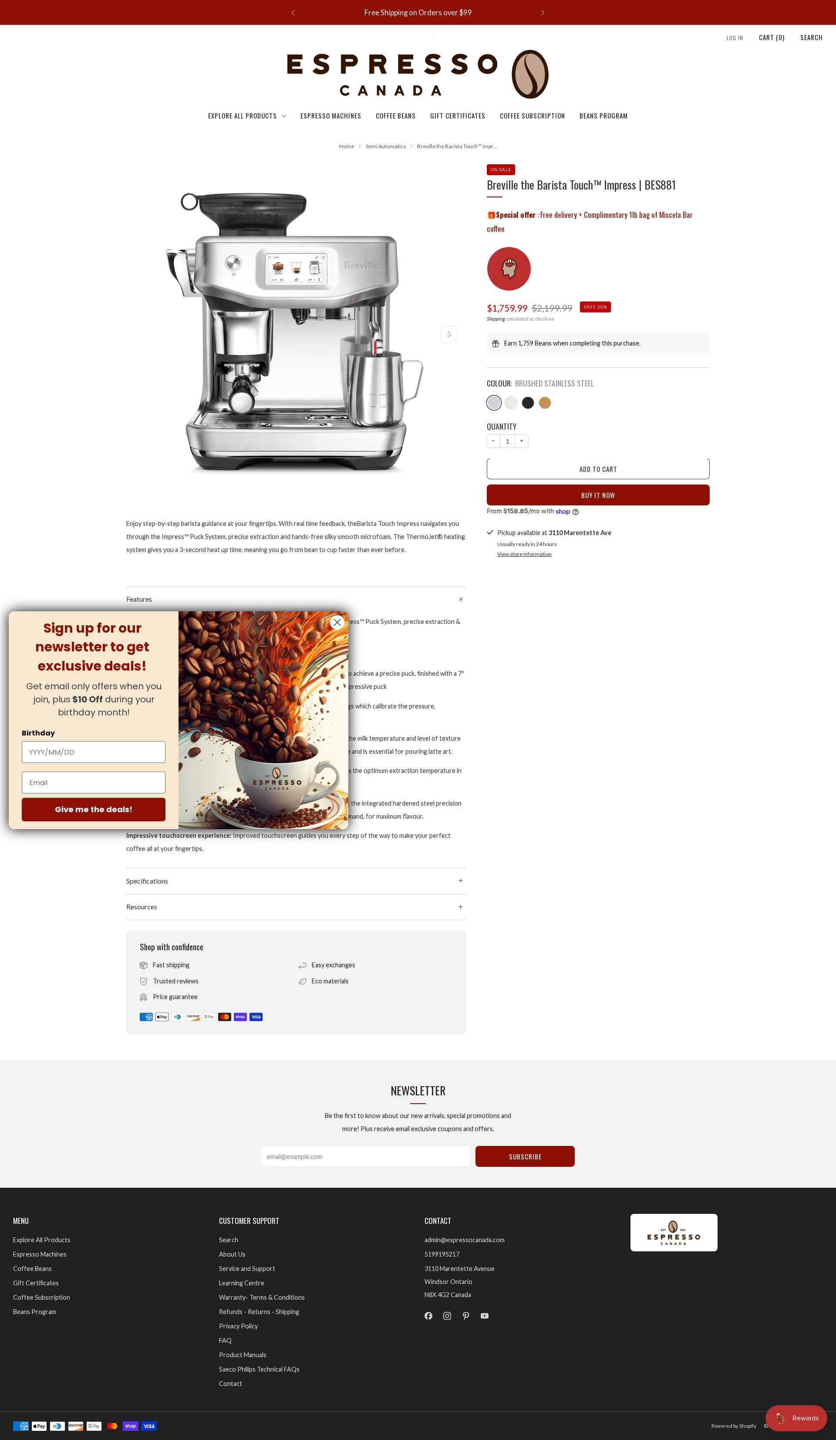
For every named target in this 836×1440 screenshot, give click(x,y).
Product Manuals (242, 1355)
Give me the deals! (93, 809)
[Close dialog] (337, 622)
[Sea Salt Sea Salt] (511, 403)
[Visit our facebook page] (428, 1316)
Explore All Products (242, 115)
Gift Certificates (457, 115)
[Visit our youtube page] (484, 1316)
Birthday (38, 733)
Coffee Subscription (532, 115)
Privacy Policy (238, 1326)
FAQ (225, 1340)
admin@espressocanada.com (465, 1239)
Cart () (772, 37)
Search (811, 37)
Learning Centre (241, 1283)
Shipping (496, 319)
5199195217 (442, 1254)
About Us (232, 1254)
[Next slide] (449, 334)
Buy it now (598, 495)
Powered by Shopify (733, 1426)
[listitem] (418, 12)
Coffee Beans (396, 115)
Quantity (501, 426)
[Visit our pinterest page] (465, 1316)
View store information (524, 554)
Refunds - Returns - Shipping (259, 1311)
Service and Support (247, 1268)
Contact (230, 1383)
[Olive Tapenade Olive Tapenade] (545, 403)
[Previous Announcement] (293, 12)
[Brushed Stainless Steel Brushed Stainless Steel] (494, 403)
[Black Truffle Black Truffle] (528, 403)
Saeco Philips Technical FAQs (259, 1369)
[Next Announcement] (543, 12)
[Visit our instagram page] (447, 1316)
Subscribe (525, 1156)
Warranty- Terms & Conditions (262, 1297)
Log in (735, 37)
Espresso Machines (330, 115)
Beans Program (604, 115)
